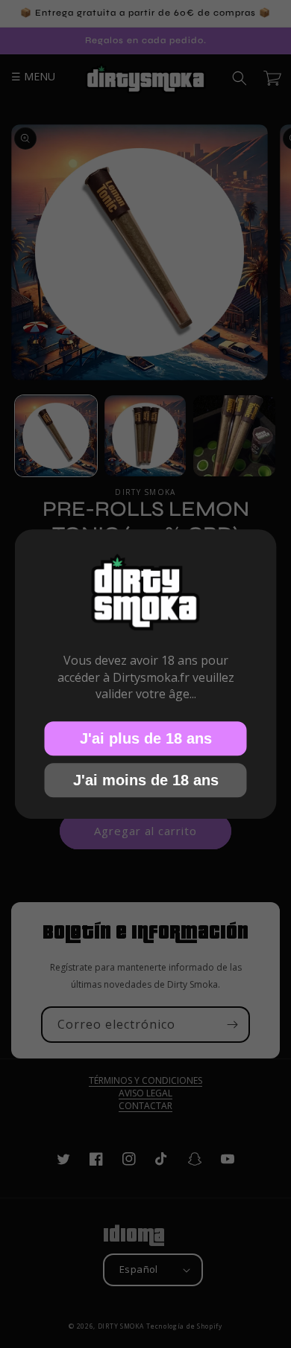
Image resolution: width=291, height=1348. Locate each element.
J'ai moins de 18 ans (146, 779)
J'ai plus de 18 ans (146, 737)
